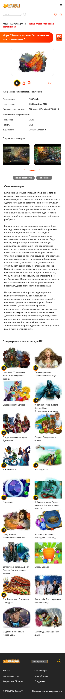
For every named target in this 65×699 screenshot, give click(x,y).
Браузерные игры (11, 676)
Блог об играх (41, 676)
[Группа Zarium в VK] (59, 661)
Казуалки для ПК (18, 24)
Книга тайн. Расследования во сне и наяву (48, 601)
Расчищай (7, 500)
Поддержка (40, 681)
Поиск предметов (20, 91)
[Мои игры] (55, 14)
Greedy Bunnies (42, 567)
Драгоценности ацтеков (14, 405)
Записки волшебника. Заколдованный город (45, 536)
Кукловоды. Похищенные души (47, 633)
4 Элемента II (9, 467)
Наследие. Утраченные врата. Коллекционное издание (14, 373)
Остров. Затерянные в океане (45, 439)
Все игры (7, 670)
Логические (36, 91)
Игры (5, 24)
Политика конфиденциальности (47, 691)
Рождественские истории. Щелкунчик (15, 437)
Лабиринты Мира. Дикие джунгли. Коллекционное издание (47, 503)
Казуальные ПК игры (13, 681)
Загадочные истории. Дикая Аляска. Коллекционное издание (16, 570)
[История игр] (61, 14)
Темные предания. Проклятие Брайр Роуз (45, 372)
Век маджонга (41, 467)
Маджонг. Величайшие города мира (13, 633)
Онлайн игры (41, 670)
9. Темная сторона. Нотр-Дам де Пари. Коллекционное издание (47, 406)
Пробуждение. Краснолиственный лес (14, 534)
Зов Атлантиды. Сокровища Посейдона (16, 599)
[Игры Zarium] (11, 5)
